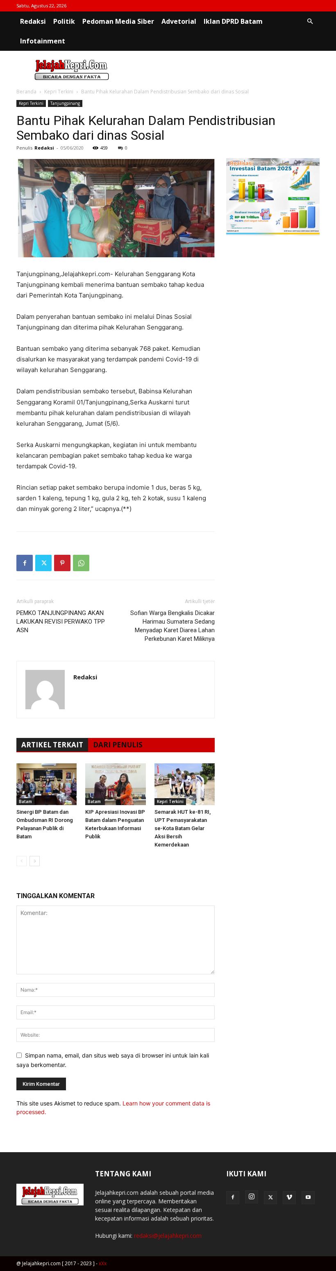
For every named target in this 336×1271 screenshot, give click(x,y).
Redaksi (33, 21)
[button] (310, 21)
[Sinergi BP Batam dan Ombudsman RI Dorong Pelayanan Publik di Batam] (46, 784)
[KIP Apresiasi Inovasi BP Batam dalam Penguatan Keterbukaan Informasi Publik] (115, 784)
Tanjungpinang (65, 103)
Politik (64, 21)
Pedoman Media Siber (118, 21)
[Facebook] (24, 563)
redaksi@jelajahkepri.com (168, 1235)
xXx (103, 1263)
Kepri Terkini (58, 91)
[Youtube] (308, 1197)
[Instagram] (251, 1196)
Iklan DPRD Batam (233, 21)
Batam (25, 801)
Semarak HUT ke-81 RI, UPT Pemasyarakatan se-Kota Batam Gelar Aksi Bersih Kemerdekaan (182, 828)
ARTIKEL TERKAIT (52, 744)
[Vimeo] (289, 1197)
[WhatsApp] (81, 563)
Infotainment (42, 40)
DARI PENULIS (118, 744)
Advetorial (178, 21)
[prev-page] (21, 861)
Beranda (26, 91)
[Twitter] (43, 563)
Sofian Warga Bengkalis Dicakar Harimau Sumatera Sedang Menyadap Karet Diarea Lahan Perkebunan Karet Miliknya (172, 625)
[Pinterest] (62, 563)
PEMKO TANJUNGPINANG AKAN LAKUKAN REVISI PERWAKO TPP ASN (60, 621)
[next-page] (35, 861)
